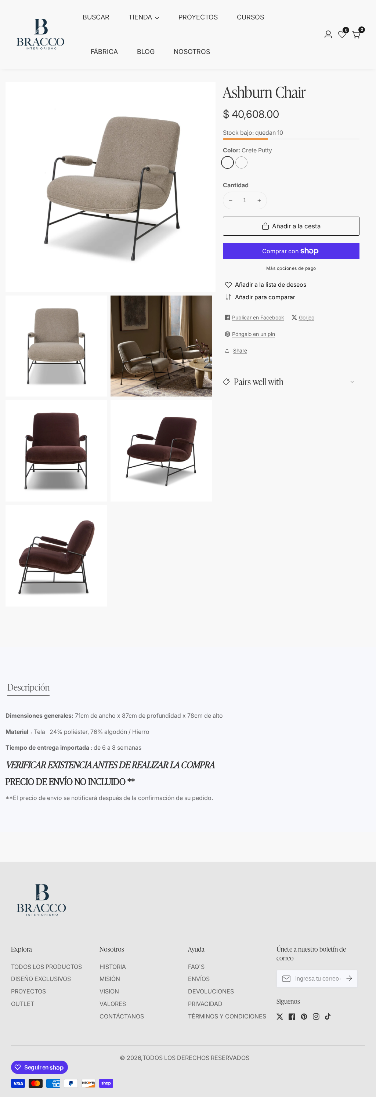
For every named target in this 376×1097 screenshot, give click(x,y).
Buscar (96, 17)
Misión (110, 978)
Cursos (250, 17)
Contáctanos (122, 1016)
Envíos (199, 978)
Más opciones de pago (291, 268)
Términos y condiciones (227, 1016)
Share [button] (240, 350)
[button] (291, 381)
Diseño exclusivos (41, 978)
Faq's (196, 966)
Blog (146, 51)
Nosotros (192, 51)
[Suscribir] (349, 979)
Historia (113, 966)
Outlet (22, 1003)
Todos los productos (46, 966)
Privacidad (205, 1003)
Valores (113, 1003)
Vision (109, 991)
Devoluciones (211, 991)
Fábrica (104, 51)
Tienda (140, 17)
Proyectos (198, 17)
